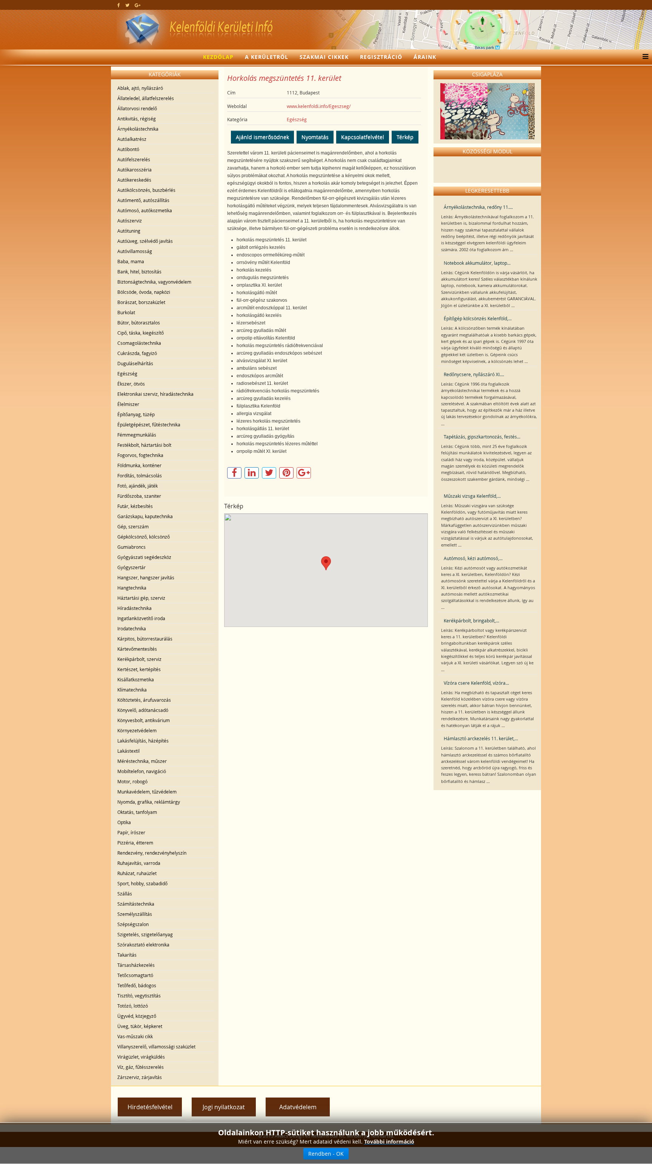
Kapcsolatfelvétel (362, 136)
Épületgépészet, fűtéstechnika (148, 424)
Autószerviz (129, 221)
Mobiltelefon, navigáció (141, 771)
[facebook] (118, 5)
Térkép (405, 136)
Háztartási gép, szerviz (141, 598)
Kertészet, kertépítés (139, 669)
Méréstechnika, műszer (142, 761)
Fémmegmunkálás (136, 435)
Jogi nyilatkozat (224, 1107)
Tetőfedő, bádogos (136, 985)
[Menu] (643, 57)
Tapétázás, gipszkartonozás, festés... (482, 437)
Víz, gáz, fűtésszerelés (140, 1067)
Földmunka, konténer (139, 465)
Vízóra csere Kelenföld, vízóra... (476, 683)
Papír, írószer (131, 832)
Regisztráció (381, 56)
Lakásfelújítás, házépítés (143, 741)
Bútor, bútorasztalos (138, 323)
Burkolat (126, 312)
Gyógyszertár (131, 567)
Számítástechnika (135, 904)
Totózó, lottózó (132, 1006)
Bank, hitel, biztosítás (139, 272)
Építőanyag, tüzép (136, 414)
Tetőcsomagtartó (135, 975)
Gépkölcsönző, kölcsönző (143, 537)
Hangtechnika (131, 588)
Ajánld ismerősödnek (262, 136)
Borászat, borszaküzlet (141, 302)
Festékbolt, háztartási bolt (144, 445)
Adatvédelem (298, 1107)
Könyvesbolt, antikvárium (143, 720)
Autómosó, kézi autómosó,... (473, 558)
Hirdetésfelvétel (150, 1107)
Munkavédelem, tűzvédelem (147, 792)
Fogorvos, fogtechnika (140, 455)
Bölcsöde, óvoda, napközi (143, 292)
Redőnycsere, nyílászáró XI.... (474, 374)
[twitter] (127, 5)
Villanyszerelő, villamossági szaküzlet (156, 1047)
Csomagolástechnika (139, 343)
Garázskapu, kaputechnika (145, 516)
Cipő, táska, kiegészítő (140, 333)
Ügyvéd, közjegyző (136, 1016)
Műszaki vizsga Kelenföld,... (472, 496)
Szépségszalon (133, 924)
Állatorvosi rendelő (137, 108)
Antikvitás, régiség (136, 119)
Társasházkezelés (136, 965)
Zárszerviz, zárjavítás (139, 1077)
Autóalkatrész (131, 139)
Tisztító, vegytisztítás (139, 996)
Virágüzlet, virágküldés (141, 1057)
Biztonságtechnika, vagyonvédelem (154, 282)
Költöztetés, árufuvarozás (144, 700)
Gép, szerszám (133, 526)
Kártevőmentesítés (137, 649)
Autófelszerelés (133, 159)
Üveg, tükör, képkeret (139, 1026)
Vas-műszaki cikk (135, 1036)
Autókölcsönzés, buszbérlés (146, 190)
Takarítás (127, 955)
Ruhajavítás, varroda (138, 863)
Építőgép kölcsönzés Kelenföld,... (478, 318)
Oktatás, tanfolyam (137, 812)
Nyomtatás (315, 136)
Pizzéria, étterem (135, 843)
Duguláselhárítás (135, 363)
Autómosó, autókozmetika (144, 210)
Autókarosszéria (134, 170)
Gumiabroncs (131, 547)
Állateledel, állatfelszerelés (145, 98)
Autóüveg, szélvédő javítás (145, 241)
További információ (389, 1141)
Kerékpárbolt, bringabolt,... (471, 621)
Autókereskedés (134, 180)
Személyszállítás (134, 914)
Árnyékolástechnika (137, 129)
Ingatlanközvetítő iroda (141, 618)
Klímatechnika (132, 690)
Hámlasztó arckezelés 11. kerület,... (481, 738)
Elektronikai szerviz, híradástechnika (155, 394)
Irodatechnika (131, 628)
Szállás (124, 894)
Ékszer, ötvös (131, 384)
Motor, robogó (132, 781)
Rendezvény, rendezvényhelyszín (151, 853)
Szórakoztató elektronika (143, 945)
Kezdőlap (218, 56)
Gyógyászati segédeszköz (144, 557)
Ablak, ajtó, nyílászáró (140, 88)
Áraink (425, 56)
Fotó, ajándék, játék (137, 486)
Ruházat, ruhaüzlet (137, 873)
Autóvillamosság (134, 251)
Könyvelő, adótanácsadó (142, 710)
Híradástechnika (134, 608)
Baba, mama (130, 261)
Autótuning (128, 231)
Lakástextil (128, 751)
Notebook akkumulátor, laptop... (477, 263)
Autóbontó (128, 149)
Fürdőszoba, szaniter (139, 496)
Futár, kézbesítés (135, 506)
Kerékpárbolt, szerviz (139, 659)
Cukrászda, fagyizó (137, 353)
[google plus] (137, 5)
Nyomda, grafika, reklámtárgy (148, 802)
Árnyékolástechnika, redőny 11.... (478, 207)
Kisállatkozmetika (135, 679)
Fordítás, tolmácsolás (139, 475)
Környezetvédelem (137, 730)
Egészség (127, 374)
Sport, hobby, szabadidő (142, 883)
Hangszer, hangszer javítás (145, 577)
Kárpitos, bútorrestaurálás (144, 639)
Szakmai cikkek (324, 56)
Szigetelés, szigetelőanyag (145, 934)
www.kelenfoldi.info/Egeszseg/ (319, 106)
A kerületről (266, 56)
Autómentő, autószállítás (143, 200)
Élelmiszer (128, 404)
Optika (124, 822)
